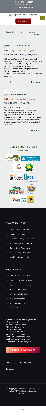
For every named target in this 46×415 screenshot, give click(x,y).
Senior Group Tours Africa (20, 248)
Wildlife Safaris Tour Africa (20, 257)
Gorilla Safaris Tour (17, 234)
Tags (20, 32)
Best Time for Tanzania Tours (21, 285)
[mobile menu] (42, 18)
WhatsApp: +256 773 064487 (23, 4)
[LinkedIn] (24, 10)
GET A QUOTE (23, 21)
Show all (36, 34)
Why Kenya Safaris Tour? (20, 294)
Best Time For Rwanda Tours (21, 280)
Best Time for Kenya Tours (20, 275)
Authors (32, 32)
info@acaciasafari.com (24, 7)
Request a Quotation (23, 349)
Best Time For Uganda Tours (21, 289)
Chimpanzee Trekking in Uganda (20, 54)
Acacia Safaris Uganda (26, 50)
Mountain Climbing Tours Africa (22, 239)
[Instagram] (28, 10)
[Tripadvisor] (31, 10)
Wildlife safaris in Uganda (17, 102)
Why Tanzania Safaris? (19, 303)
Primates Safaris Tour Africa (21, 243)
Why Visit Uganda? (17, 308)
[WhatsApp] (14, 10)
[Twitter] (21, 10)
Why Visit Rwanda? (17, 298)
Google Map (28, 341)
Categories (10, 32)
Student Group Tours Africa (20, 252)
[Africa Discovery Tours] (23, 15)
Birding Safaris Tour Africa (20, 229)
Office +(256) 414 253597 (24, 2)
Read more (35, 82)
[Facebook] (18, 10)
